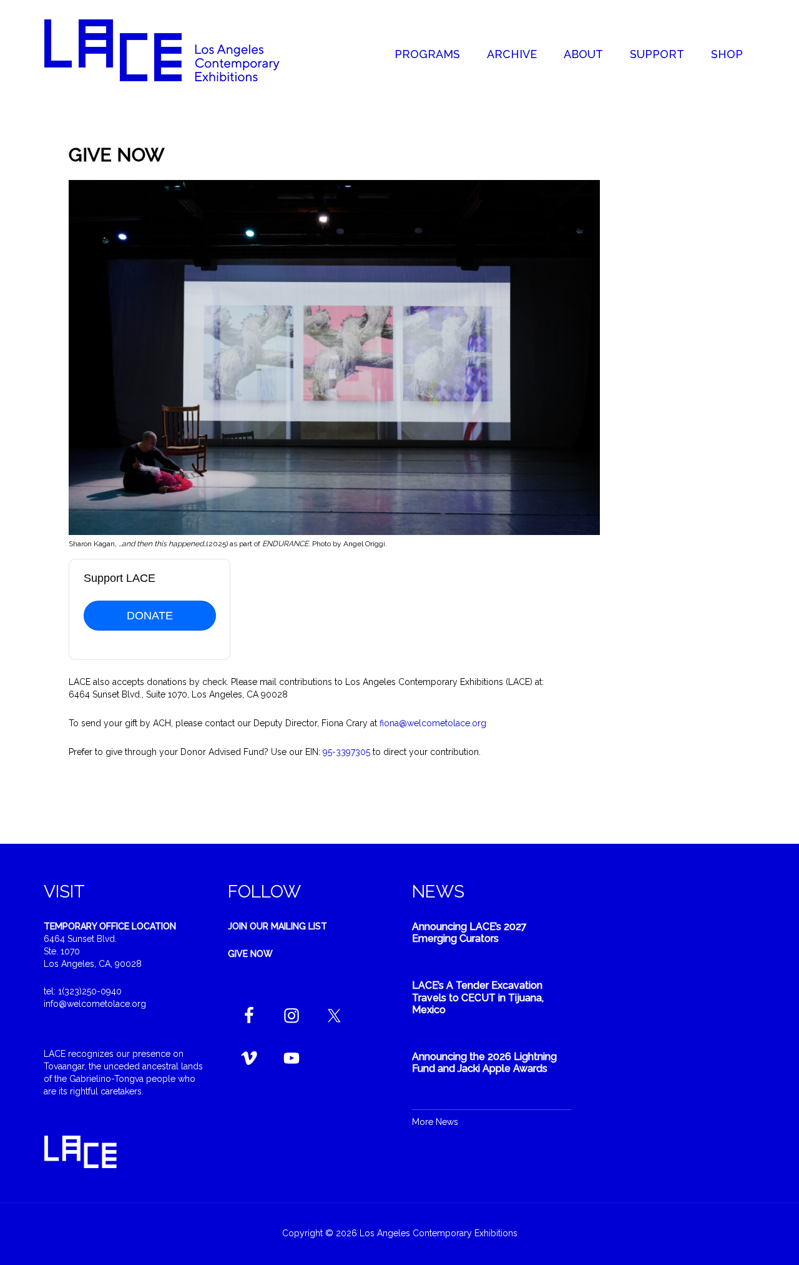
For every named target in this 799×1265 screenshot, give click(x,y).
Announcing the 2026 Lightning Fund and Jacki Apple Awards (484, 1062)
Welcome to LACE (175, 50)
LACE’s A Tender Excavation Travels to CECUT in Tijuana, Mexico (478, 997)
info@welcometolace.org (95, 1004)
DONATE (150, 615)
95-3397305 (346, 752)
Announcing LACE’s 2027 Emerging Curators (469, 932)
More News (435, 1122)
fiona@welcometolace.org (433, 723)
